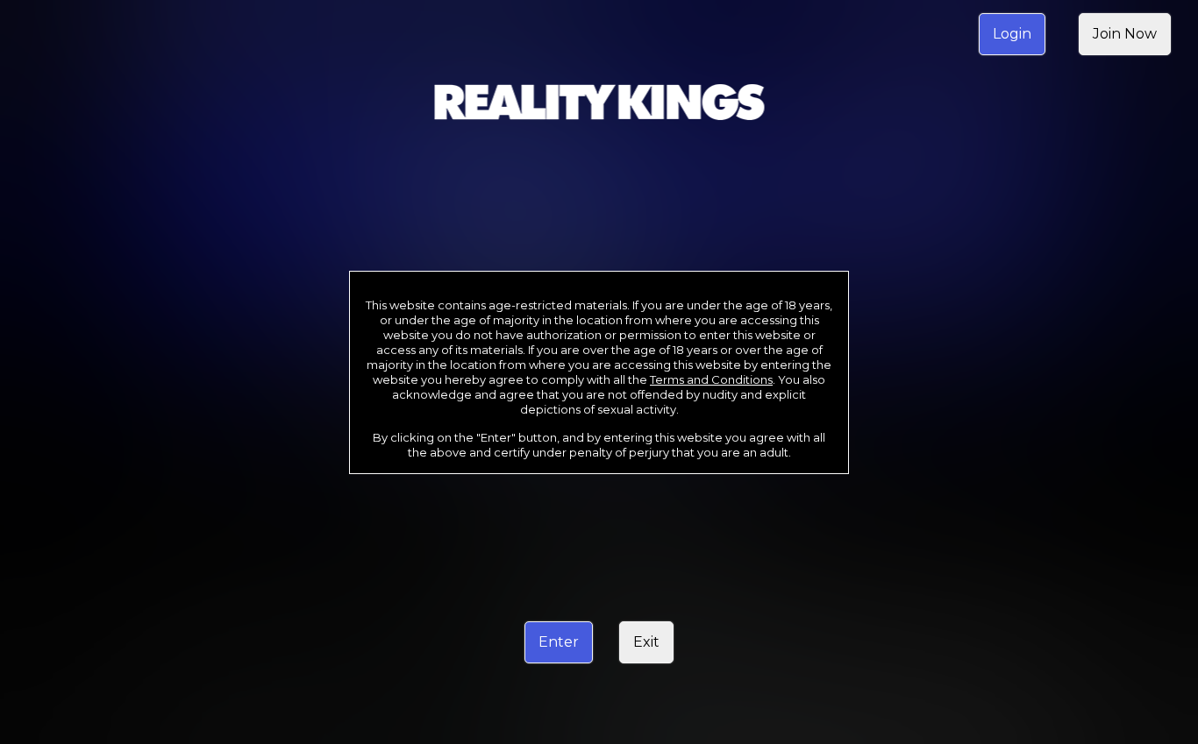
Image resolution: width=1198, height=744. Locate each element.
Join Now (1125, 33)
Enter (558, 642)
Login (1012, 33)
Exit (646, 642)
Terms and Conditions (711, 379)
